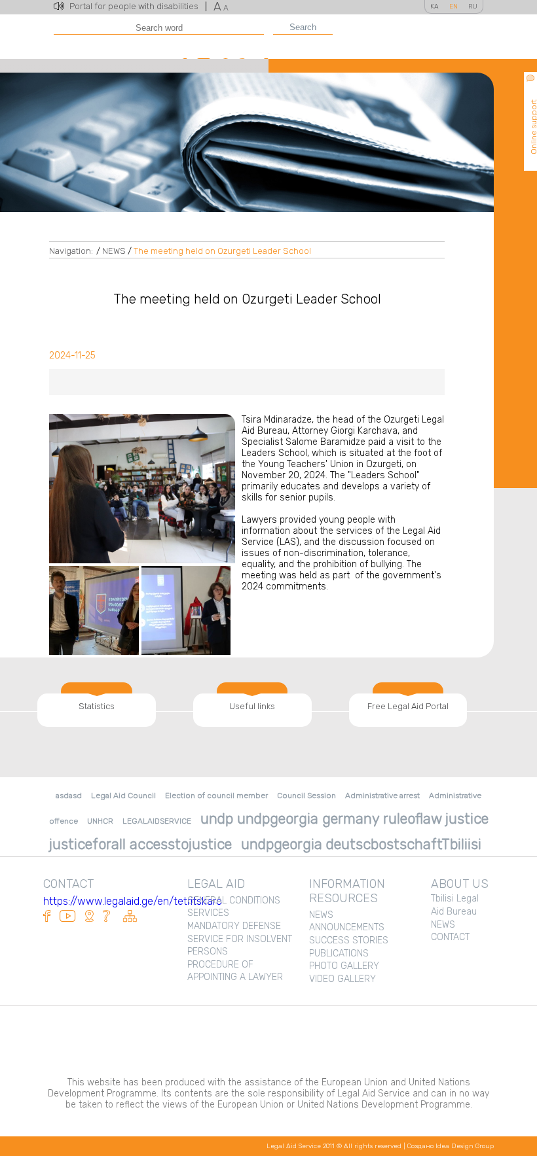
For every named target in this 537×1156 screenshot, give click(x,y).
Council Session (306, 795)
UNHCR (100, 821)
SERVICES (208, 913)
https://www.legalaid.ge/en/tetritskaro (132, 901)
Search (302, 27)
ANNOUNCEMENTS (346, 927)
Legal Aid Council (123, 795)
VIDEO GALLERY (342, 979)
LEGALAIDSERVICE (156, 821)
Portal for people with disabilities (138, 6)
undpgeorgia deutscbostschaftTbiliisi (361, 844)
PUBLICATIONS (339, 953)
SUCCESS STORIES (348, 940)
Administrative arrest (382, 795)
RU (472, 6)
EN (453, 6)
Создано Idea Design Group (450, 1146)
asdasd (69, 795)
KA (434, 6)
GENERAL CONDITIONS (233, 900)
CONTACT (450, 937)
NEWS (114, 251)
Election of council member (216, 795)
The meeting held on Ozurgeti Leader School (222, 251)
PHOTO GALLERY (344, 966)
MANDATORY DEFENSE (234, 926)
